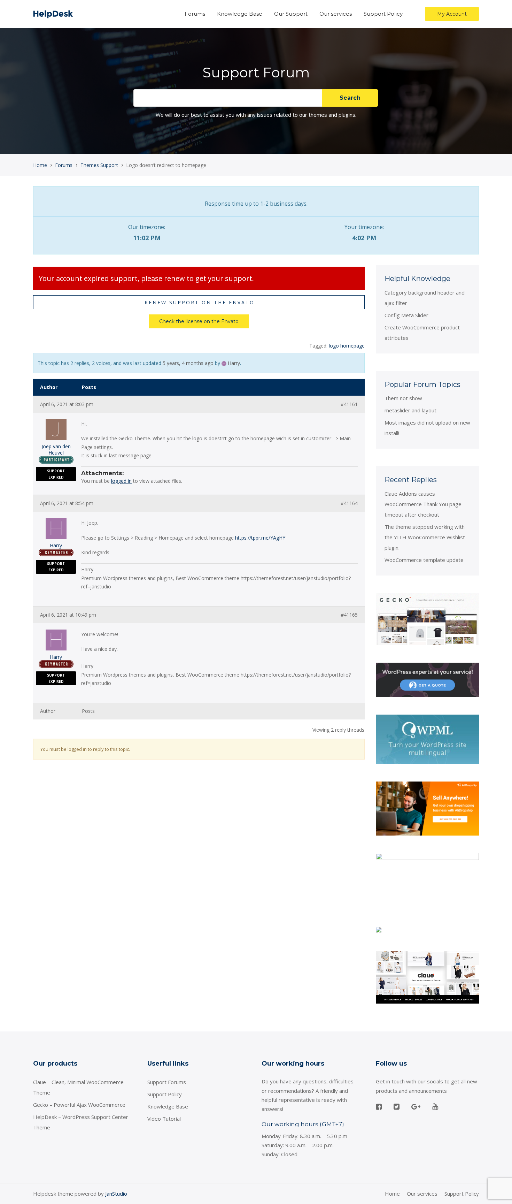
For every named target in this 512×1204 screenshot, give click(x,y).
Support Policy (383, 13)
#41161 (349, 404)
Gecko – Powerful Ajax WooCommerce (79, 1104)
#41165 (349, 615)
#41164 (349, 503)
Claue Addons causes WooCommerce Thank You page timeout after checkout (423, 504)
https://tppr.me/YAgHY (260, 537)
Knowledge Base (239, 13)
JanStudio (116, 1193)
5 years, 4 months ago (188, 363)
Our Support (291, 13)
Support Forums (166, 1082)
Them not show (403, 398)
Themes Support (99, 165)
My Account (452, 14)
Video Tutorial (164, 1118)
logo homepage (347, 345)
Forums (195, 13)
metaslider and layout (410, 410)
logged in (121, 481)
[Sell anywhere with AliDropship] (427, 808)
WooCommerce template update (424, 559)
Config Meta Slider (406, 315)
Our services (335, 13)
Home (40, 165)
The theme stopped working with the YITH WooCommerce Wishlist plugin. (425, 537)
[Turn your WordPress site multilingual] (427, 738)
